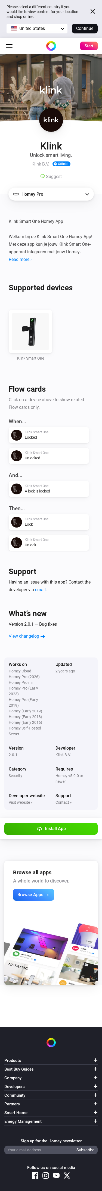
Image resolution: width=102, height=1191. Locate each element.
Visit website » (21, 802)
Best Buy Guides (19, 1069)
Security (15, 776)
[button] (37, 28)
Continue (84, 28)
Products (12, 1060)
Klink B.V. (63, 755)
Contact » (63, 802)
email (40, 589)
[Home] (51, 46)
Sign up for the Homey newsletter (51, 1141)
